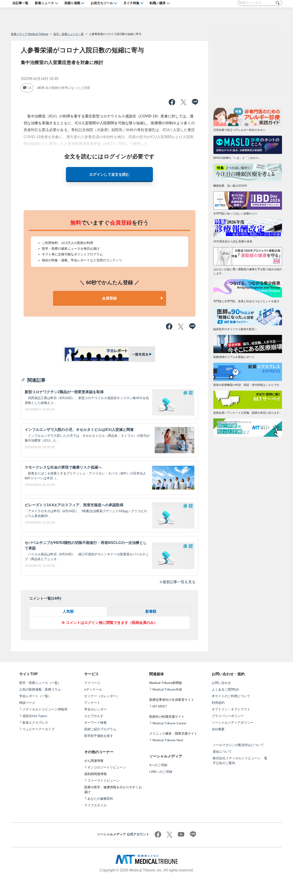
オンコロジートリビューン (106, 767)
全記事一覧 (20, 3)
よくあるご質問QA (225, 689)
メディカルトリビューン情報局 (44, 709)
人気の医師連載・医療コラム (40, 689)
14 (29, 88)
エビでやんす (93, 716)
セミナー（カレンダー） (101, 696)
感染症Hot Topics (34, 716)
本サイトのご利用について (231, 696)
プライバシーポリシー (228, 716)
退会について (222, 751)
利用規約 (218, 702)
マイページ (92, 683)
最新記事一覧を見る (179, 582)
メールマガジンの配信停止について (238, 745)
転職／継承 (158, 3)
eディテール (93, 689)
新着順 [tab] (150, 611)
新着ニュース (44, 3)
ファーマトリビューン (103, 780)
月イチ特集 (131, 3)
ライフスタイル (95, 805)
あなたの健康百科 (100, 798)
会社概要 (218, 729)
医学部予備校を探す (98, 736)
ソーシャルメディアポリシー (232, 722)
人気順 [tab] (68, 611)
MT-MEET (159, 706)
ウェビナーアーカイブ (38, 729)
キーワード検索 (95, 722)
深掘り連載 (72, 3)
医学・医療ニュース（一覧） (40, 683)
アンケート (92, 702)
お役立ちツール (102, 3)
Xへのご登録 (158, 765)
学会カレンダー (95, 709)
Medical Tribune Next (167, 740)
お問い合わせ (221, 683)
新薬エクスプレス (35, 722)
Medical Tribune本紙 (167, 689)
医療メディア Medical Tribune (29, 34)
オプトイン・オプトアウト (231, 709)
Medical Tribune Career (169, 723)
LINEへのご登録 (160, 771)
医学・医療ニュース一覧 (69, 34)
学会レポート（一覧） (35, 696)
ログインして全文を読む (109, 174)
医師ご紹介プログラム (100, 729)
